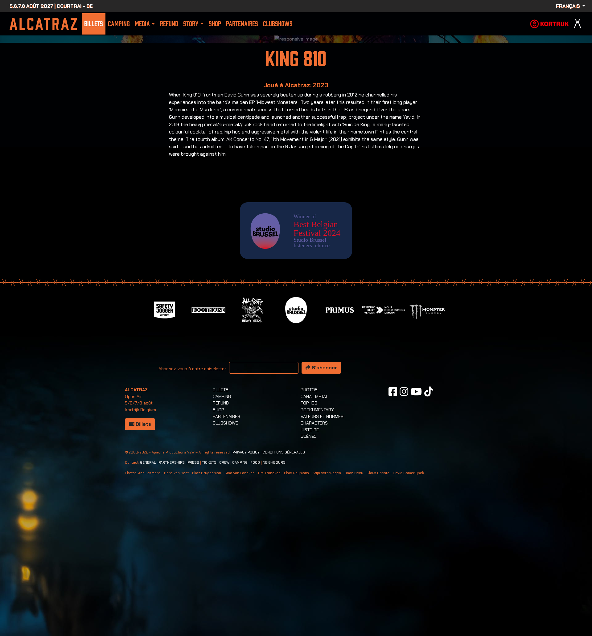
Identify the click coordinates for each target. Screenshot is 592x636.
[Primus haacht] (340, 435)
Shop (215, 24)
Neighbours (274, 588)
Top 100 (309, 528)
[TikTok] (428, 517)
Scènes (309, 562)
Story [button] (190, 24)
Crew (224, 588)
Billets (93, 24)
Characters (314, 549)
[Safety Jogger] (164, 435)
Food (255, 588)
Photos (309, 515)
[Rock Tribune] (208, 435)
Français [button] (568, 6)
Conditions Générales (283, 578)
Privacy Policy (246, 578)
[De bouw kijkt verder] (383, 435)
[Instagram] (404, 517)
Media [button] (142, 24)
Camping (119, 24)
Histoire (310, 555)
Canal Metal (314, 522)
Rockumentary (317, 535)
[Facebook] (392, 517)
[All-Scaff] (252, 435)
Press (193, 588)
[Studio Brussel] (296, 435)
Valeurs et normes (322, 542)
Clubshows (278, 24)
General (148, 588)
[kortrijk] (549, 23)
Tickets (209, 588)
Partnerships (171, 588)
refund (169, 24)
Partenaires (242, 24)
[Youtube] (416, 517)
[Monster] (427, 437)
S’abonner (323, 493)
